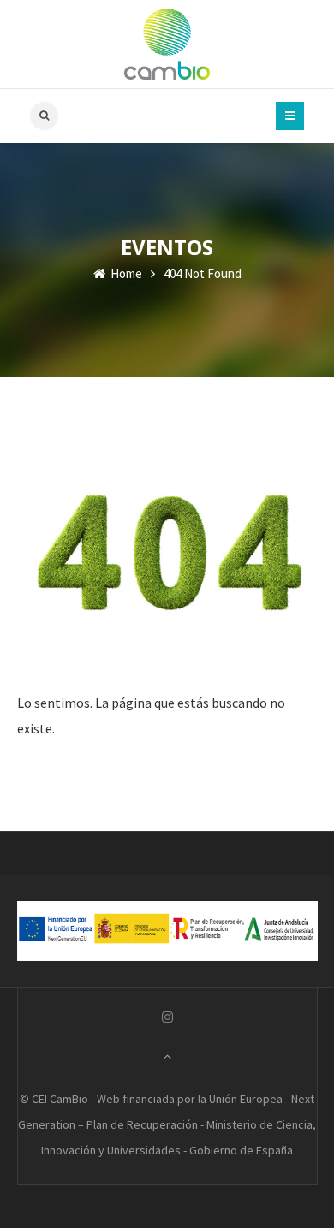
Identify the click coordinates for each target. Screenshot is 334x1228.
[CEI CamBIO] (167, 44)
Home (125, 273)
